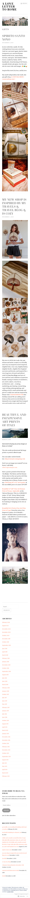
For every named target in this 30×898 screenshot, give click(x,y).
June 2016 (4, 717)
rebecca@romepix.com (9, 467)
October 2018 (5, 668)
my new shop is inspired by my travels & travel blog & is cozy (14, 207)
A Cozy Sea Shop (6, 862)
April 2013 (4, 769)
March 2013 (5, 773)
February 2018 (6, 688)
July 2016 (4, 714)
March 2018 (5, 684)
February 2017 (5, 707)
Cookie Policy (10, 891)
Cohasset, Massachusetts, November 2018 (13, 865)
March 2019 (5, 655)
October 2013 (5, 753)
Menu (25, 3)
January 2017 (5, 710)
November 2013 (6, 750)
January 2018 (5, 691)
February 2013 (6, 776)
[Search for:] (10, 606)
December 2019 (6, 638)
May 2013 (4, 766)
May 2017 (4, 704)
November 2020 (6, 632)
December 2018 (6, 665)
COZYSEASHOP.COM (16, 394)
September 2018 (6, 671)
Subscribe (6, 810)
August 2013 (5, 760)
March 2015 (5, 730)
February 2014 (6, 746)
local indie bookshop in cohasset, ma (11, 832)
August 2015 (5, 724)
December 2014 (6, 737)
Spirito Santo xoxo (13, 37)
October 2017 (5, 694)
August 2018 (5, 674)
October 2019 (5, 642)
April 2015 (4, 727)
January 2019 (5, 661)
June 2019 (4, 648)
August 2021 (5, 625)
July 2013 (4, 763)
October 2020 (5, 635)
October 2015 (5, 720)
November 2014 (6, 740)
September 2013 (6, 756)
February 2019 (6, 658)
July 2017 (4, 697)
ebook (3, 876)
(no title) (4, 858)
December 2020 (6, 629)
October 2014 (5, 743)
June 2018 (4, 681)
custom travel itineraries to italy (10, 870)
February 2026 (6, 622)
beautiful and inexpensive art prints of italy (14, 420)
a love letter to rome (9, 6)
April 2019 (4, 652)
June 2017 (4, 701)
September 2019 (6, 645)
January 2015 (5, 733)
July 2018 (4, 678)
